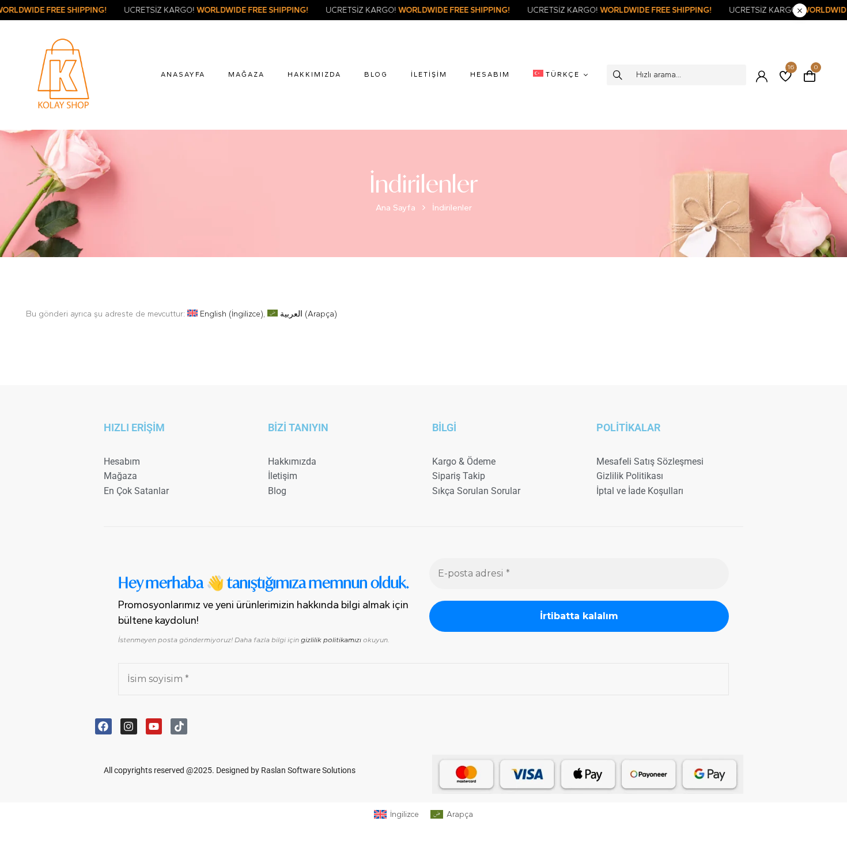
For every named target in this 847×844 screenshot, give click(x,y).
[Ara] (618, 75)
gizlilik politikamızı (331, 639)
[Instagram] (128, 726)
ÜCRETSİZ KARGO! (240, 10)
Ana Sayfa (395, 207)
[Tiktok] (179, 726)
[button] (809, 75)
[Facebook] (103, 726)
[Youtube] (154, 726)
